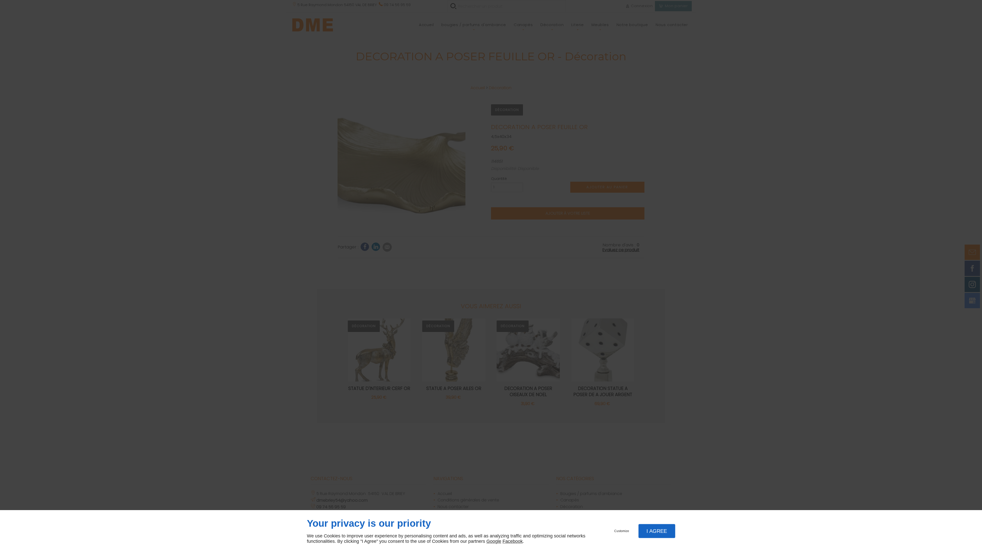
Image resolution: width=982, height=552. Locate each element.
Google (493, 541)
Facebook (513, 541)
